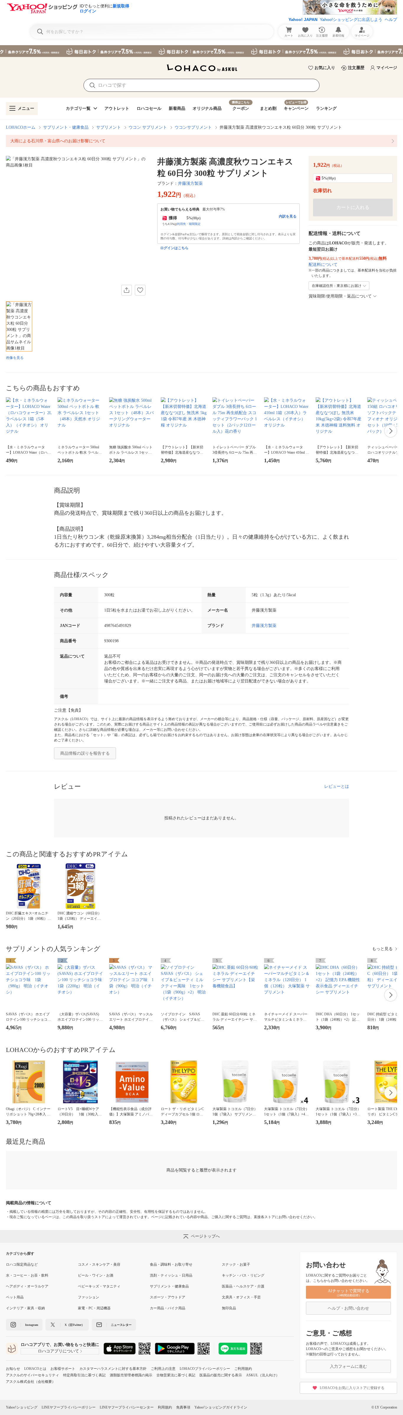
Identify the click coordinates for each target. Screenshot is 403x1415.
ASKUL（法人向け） (262, 1375)
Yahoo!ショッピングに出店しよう (351, 19)
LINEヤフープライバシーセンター (127, 1407)
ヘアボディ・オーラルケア (27, 1286)
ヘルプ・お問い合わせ (348, 1308)
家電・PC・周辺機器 (94, 1308)
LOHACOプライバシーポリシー (205, 1369)
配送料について (323, 264)
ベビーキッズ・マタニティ (99, 1286)
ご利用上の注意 (163, 1369)
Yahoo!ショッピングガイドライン (220, 1407)
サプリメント (108, 127)
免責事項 (183, 1407)
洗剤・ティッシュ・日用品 (171, 1275)
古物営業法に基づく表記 (175, 1375)
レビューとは (336, 786)
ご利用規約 (243, 1369)
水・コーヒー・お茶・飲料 (27, 1275)
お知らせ (13, 1369)
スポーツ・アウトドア (167, 1297)
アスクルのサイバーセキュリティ (32, 1375)
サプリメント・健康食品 (66, 127)
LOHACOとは (35, 1369)
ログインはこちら (174, 248)
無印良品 (229, 1308)
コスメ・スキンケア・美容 (99, 1264)
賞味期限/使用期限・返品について (340, 296)
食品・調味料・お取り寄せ (171, 1264)
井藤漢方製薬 (190, 183)
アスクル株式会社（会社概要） (30, 1382)
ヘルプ (391, 19)
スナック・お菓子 (236, 1264)
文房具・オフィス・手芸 (241, 1297)
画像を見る (15, 358)
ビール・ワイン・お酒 (95, 1275)
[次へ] (390, 430)
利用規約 (165, 1407)
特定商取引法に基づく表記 (84, 1375)
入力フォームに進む (348, 1366)
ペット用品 (15, 1297)
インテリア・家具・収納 (25, 1308)
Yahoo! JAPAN (303, 19)
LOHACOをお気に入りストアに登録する (352, 1388)
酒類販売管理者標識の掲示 (131, 1375)
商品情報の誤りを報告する (85, 753)
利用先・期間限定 (189, 224)
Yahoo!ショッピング (21, 1407)
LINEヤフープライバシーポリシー (69, 1407)
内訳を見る (287, 216)
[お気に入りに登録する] (140, 290)
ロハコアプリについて (58, 1351)
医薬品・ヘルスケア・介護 (243, 1286)
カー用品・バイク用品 (167, 1308)
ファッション (88, 1297)
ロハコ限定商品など (22, 1264)
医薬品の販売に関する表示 (220, 1375)
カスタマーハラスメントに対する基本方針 (113, 1369)
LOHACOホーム (20, 127)
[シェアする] (126, 290)
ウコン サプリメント (148, 127)
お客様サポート (62, 1369)
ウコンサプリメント (193, 127)
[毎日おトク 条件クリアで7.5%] (201, 51)
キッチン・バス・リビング (243, 1275)
